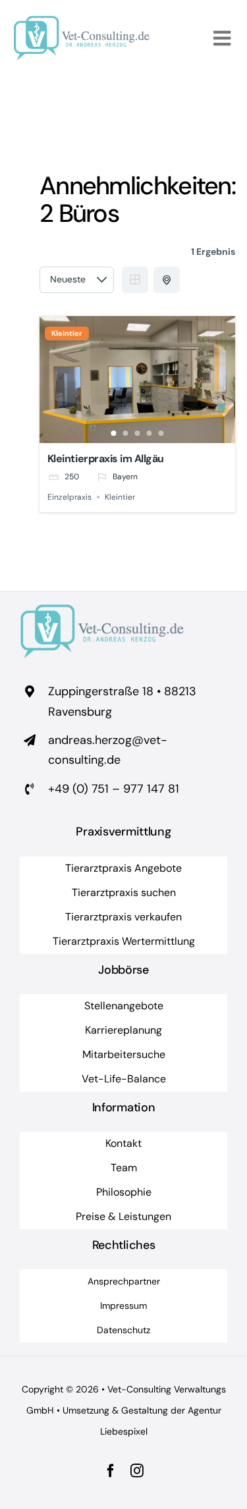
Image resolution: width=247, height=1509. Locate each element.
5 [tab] (161, 433)
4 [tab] (149, 433)
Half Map (166, 280)
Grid (135, 280)
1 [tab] (114, 433)
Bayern (125, 476)
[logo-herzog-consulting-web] (81, 22)
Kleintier (66, 333)
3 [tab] (137, 433)
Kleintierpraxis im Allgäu (105, 458)
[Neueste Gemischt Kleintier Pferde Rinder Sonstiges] (77, 280)
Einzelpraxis (69, 497)
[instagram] (137, 1470)
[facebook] (110, 1470)
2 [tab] (125, 433)
